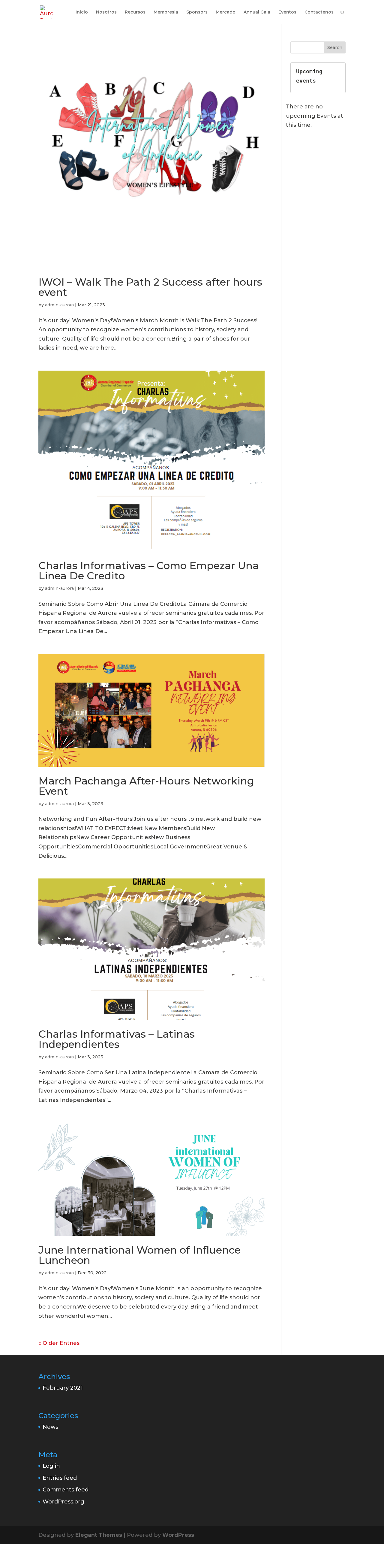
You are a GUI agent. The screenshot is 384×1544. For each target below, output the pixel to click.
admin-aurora (59, 305)
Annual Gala (257, 12)
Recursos (135, 12)
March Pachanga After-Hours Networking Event (146, 786)
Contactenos (319, 12)
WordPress (178, 1535)
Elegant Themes (98, 1535)
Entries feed (60, 1478)
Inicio (82, 12)
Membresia (166, 12)
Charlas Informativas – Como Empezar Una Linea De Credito (148, 570)
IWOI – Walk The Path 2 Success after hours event (150, 287)
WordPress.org (63, 1501)
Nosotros (106, 12)
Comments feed (65, 1489)
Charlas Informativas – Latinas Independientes (116, 1039)
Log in (51, 1466)
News (50, 1427)
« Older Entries (59, 1343)
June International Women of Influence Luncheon (139, 1255)
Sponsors (197, 12)
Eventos (287, 12)
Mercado (226, 12)
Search (334, 47)
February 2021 (63, 1388)
